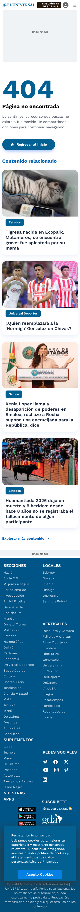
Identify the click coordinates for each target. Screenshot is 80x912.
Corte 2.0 (11, 578)
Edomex (49, 572)
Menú (8, 711)
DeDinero (50, 682)
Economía (11, 659)
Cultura (9, 676)
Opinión (10, 647)
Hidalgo (49, 590)
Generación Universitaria (52, 662)
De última (11, 716)
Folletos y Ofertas (57, 636)
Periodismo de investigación (15, 592)
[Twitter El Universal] (66, 762)
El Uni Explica (15, 601)
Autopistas (12, 728)
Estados (10, 636)
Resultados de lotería (54, 714)
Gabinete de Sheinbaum (13, 610)
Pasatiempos (53, 700)
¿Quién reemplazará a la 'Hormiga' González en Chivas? (39, 325)
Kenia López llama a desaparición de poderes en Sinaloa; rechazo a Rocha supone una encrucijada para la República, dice (39, 414)
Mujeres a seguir (16, 584)
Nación (9, 572)
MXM (7, 699)
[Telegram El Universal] (45, 762)
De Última (11, 764)
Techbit (9, 705)
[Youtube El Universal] (46, 771)
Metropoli (11, 630)
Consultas (11, 734)
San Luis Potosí (55, 601)
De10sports (51, 677)
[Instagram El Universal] (56, 771)
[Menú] (75, 5)
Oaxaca (48, 578)
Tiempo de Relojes (18, 781)
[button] (49, 5)
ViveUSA (49, 688)
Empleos (50, 648)
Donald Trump (15, 624)
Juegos (48, 694)
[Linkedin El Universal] (45, 779)
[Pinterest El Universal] (66, 771)
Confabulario (14, 682)
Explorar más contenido (23, 538)
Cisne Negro (13, 787)
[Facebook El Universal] (55, 762)
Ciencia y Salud (16, 693)
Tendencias (12, 687)
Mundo (9, 618)
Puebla (48, 584)
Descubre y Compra (58, 631)
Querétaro (50, 595)
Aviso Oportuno (55, 642)
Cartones (11, 653)
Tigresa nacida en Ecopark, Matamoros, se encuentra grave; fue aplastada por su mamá (35, 240)
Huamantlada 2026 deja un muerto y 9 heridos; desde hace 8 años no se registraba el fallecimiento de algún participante (39, 511)
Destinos (10, 722)
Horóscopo (51, 705)
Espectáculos (14, 670)
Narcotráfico (13, 641)
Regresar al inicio (31, 144)
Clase (8, 746)
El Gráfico (50, 671)
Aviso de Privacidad (43, 861)
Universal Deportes (19, 664)
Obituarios (51, 654)
